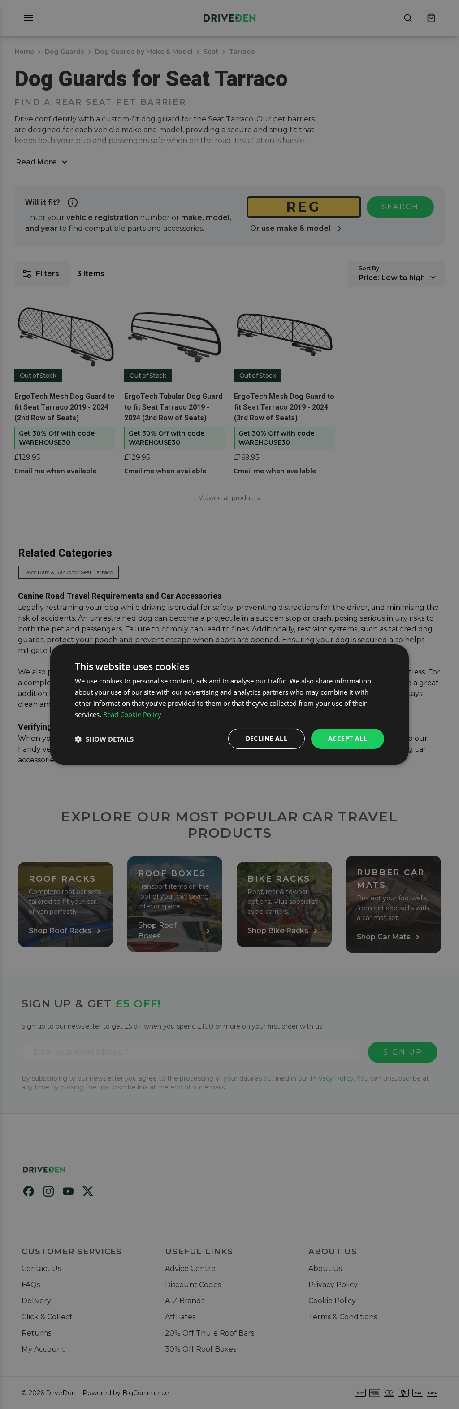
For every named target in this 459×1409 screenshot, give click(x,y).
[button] (104, 739)
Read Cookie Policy (132, 714)
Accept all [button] (347, 738)
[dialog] (229, 704)
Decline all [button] (266, 738)
